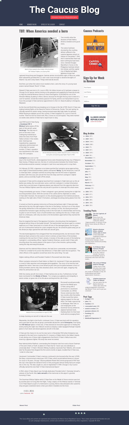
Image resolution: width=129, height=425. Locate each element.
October (88, 163)
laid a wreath (42, 373)
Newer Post (24, 405)
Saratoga (22, 130)
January (88, 188)
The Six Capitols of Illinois (99, 214)
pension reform (90, 311)
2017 (87, 194)
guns (87, 316)
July (86, 171)
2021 (87, 150)
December (89, 158)
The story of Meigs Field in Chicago (99, 263)
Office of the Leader (48, 24)
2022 (87, 147)
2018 (87, 192)
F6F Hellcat (26, 325)
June (86, 174)
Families (88, 304)
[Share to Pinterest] (33, 391)
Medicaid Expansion (92, 318)
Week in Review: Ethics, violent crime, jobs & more (99, 231)
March (87, 182)
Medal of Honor (41, 276)
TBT (32, 393)
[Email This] (25, 391)
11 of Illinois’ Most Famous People (99, 248)
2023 (87, 144)
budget (87, 299)
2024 (87, 141)
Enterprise (68, 322)
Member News (32, 24)
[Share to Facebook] (31, 391)
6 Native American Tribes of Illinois (99, 279)
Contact (62, 24)
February (88, 185)
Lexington (23, 158)
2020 (87, 153)
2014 (87, 203)
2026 (87, 136)
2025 (87, 139)
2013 (87, 205)
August (87, 169)
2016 (87, 197)
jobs (86, 301)
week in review (90, 308)
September (89, 166)
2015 (87, 200)
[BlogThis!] (27, 391)
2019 (87, 155)
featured (27, 393)
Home (21, 24)
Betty (59, 170)
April (87, 180)
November (89, 160)
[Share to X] (29, 391)
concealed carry (90, 306)
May (86, 177)
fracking (88, 313)
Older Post (76, 405)
